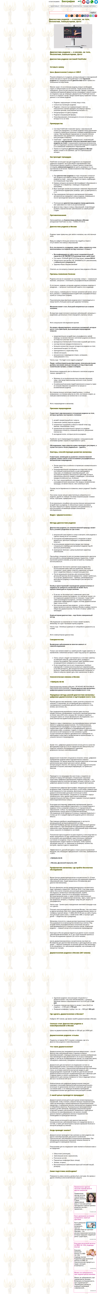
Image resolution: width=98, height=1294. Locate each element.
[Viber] (88, 16)
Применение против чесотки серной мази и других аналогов (83, 1188)
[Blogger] (74, 16)
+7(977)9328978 (54, 1)
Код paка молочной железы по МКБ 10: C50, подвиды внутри (84, 1245)
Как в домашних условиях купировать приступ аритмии (84, 1217)
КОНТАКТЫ (77, 6)
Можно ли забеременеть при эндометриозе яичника (84, 1273)
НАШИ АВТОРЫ (90, 6)
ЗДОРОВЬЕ (54, 6)
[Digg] (77, 16)
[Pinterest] (96, 16)
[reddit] (80, 16)
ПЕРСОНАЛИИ (66, 6)
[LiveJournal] (82, 16)
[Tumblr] (85, 16)
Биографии (69, 1)
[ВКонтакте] (66, 16)
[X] (72, 16)
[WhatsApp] (90, 16)
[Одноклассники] (69, 16)
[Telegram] (93, 16)
